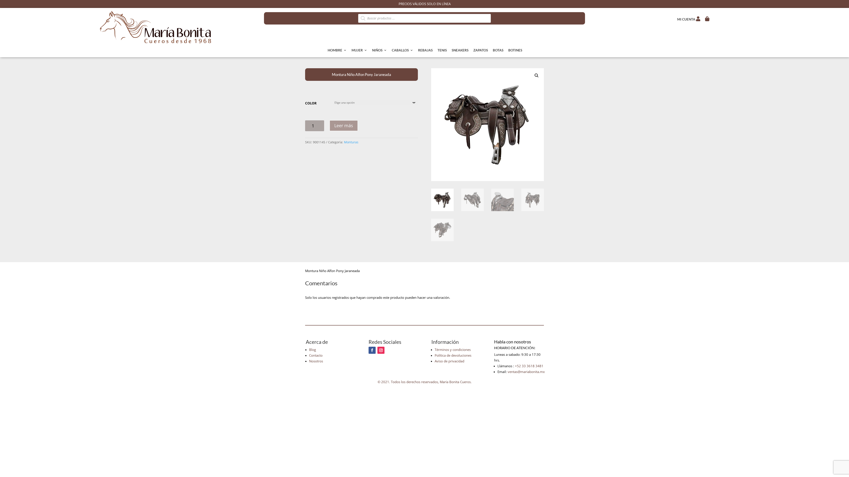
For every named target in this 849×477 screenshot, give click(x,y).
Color (311, 103)
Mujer (357, 50)
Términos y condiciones (453, 349)
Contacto (316, 355)
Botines (515, 50)
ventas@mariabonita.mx (526, 371)
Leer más (343, 126)
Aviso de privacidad (449, 361)
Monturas (351, 142)
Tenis (442, 50)
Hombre (335, 50)
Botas (498, 50)
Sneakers (460, 50)
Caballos (400, 50)
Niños (377, 50)
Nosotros (316, 361)
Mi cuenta (686, 19)
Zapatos (480, 50)
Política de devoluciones (453, 355)
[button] (537, 76)
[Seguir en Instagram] (380, 350)
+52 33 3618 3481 (529, 366)
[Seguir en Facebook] (372, 350)
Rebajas (425, 50)
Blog (312, 349)
